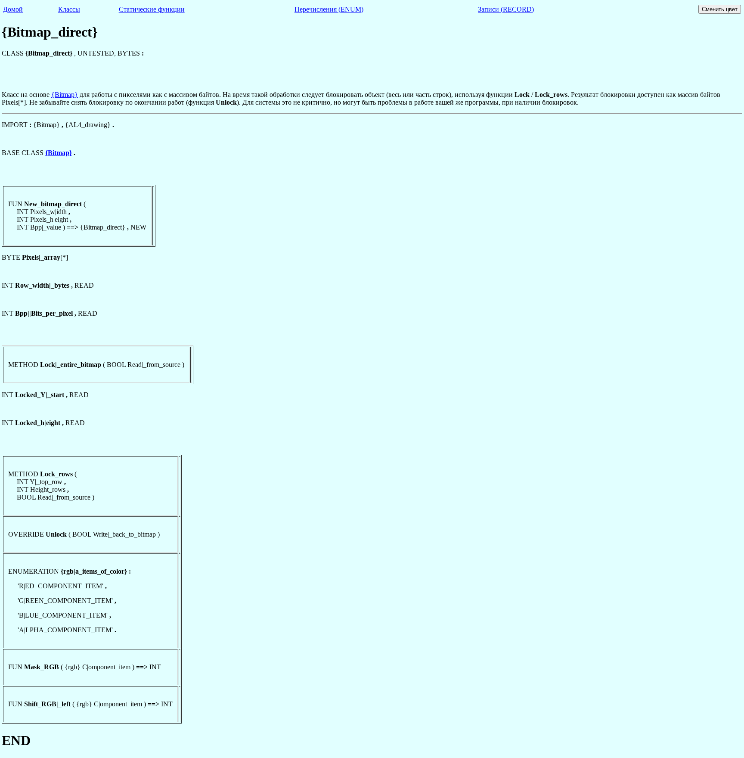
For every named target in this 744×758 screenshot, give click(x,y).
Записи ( (506, 9)
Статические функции (152, 9)
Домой (13, 9)
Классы (69, 9)
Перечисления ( (328, 9)
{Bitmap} (64, 94)
